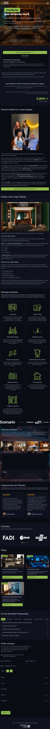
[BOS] (25, 537)
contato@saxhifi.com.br (10, 666)
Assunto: (25, 694)
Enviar (4, 712)
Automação (9, 619)
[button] (15, 42)
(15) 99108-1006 (7, 661)
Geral (3, 619)
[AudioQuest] (24, 422)
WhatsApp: (4, 689)
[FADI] (8, 537)
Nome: (25, 677)
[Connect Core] (25, 726)
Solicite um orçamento (23, 52)
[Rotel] (41, 422)
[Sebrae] (41, 537)
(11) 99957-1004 (31, 661)
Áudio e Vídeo (18, 619)
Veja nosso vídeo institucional (24, 189)
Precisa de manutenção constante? (11, 629)
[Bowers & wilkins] (15, 422)
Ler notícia (6, 577)
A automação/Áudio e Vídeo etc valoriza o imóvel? (15, 632)
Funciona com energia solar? (9, 625)
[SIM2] (32, 422)
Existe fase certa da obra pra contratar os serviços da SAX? (17, 622)
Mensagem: (25, 700)
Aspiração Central (38, 619)
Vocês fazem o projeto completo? (10, 635)
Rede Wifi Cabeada (28, 619)
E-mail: (25, 683)
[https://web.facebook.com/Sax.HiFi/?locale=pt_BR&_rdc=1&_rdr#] (7, 671)
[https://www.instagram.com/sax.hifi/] (11, 671)
